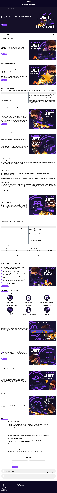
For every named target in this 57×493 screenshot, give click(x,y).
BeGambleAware (19, 484)
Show (54, 34)
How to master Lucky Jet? (12, 427)
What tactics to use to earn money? (14, 449)
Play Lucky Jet (25, 4)
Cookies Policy (3, 489)
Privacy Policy (3, 488)
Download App (32, 4)
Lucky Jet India (3, 20)
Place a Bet (4, 124)
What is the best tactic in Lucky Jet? (14, 443)
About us (2, 484)
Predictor (4, 378)
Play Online (4, 80)
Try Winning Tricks (5, 286)
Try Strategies (4, 53)
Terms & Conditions (4, 490)
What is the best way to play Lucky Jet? (15, 438)
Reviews (2, 486)
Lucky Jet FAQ (3, 487)
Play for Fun (4, 358)
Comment (14, 466)
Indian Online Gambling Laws (21, 485)
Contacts (2, 485)
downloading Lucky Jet (13, 46)
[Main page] (28, 1)
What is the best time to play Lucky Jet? (15, 421)
